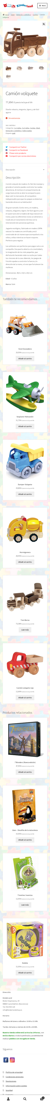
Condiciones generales (15, 1077)
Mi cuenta (8, 1099)
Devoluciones (11, 1081)
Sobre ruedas (27, 131)
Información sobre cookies (16, 1086)
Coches (35, 15)
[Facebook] (5, 1060)
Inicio (7, 15)
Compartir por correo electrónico (22, 156)
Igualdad (9, 1090)
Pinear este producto (17, 153)
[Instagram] (12, 1060)
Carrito (38, 1097)
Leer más (25, 630)
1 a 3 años (17, 128)
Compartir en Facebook (18, 150)
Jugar (13, 15)
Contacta (9, 1095)
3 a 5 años (25, 128)
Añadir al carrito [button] (25, 358)
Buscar (25, 1099)
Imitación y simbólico (23, 15)
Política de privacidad (14, 1072)
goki (13, 133)
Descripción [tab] (10, 169)
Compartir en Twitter (18, 147)
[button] (44, 24)
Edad (38, 128)
